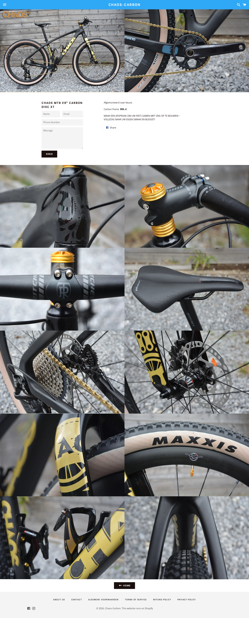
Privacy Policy (186, 599)
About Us (59, 599)
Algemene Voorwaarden (103, 599)
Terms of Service (136, 599)
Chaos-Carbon (124, 4)
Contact (76, 599)
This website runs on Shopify (137, 608)
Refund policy (162, 599)
